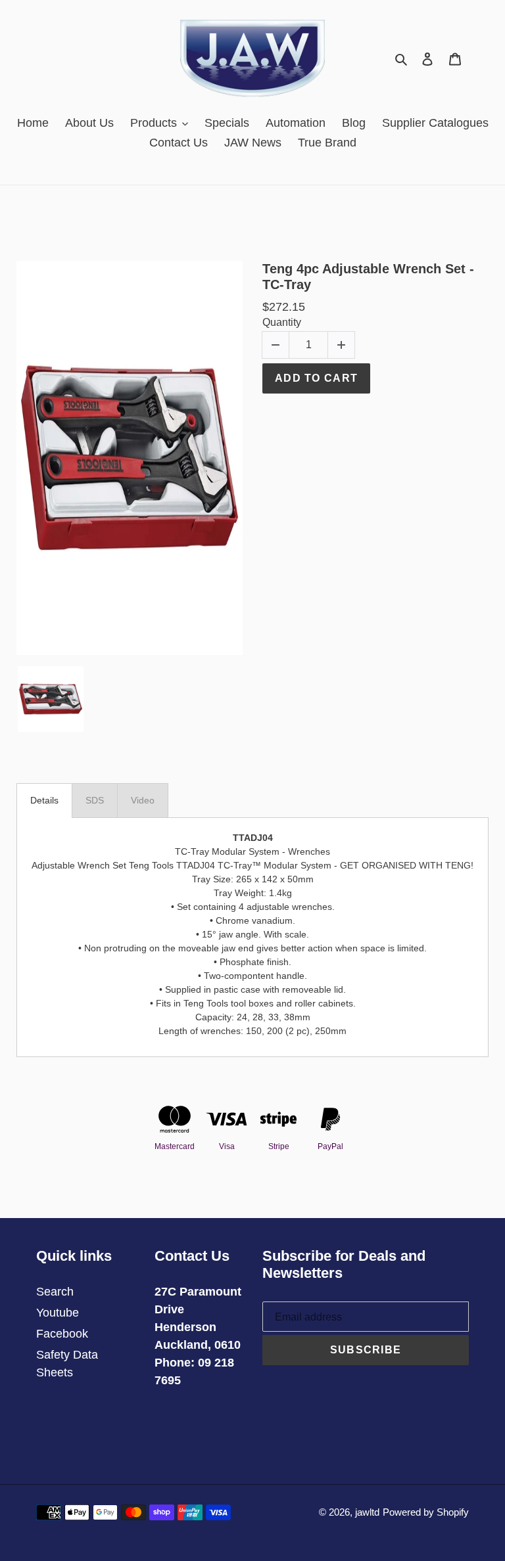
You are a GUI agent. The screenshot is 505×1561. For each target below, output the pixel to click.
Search (55, 1291)
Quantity (281, 322)
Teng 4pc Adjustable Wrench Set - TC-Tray (368, 276)
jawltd (367, 1512)
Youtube (57, 1312)
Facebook (62, 1333)
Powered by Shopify (426, 1512)
